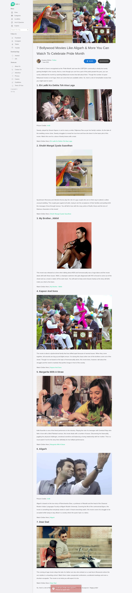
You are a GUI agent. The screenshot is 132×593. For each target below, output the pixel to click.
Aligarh (52, 517)
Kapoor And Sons (55, 367)
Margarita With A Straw (57, 444)
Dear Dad (53, 583)
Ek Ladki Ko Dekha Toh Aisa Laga (61, 141)
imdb (48, 125)
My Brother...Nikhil (56, 286)
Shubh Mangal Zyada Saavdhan (60, 214)
